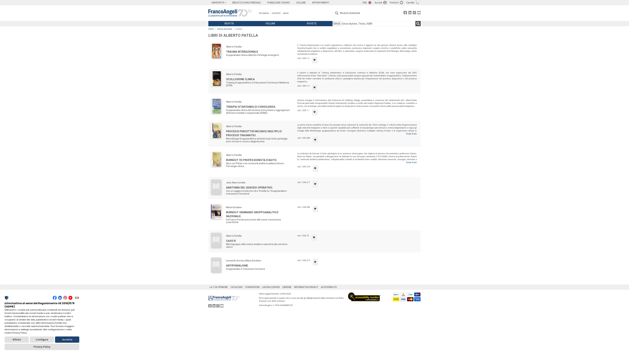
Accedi (378, 2)
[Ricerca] (418, 23)
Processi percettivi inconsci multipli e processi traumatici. (254, 133)
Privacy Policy (42, 346)
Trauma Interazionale (242, 51)
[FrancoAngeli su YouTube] (419, 13)
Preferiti (394, 2)
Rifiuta (17, 339)
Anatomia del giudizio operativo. (249, 187)
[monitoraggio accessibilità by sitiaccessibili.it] (364, 294)
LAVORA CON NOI (271, 287)
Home (211, 29)
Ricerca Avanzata (350, 13)
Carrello (410, 2)
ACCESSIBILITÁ (329, 287)
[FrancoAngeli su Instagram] (414, 13)
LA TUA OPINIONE (219, 287)
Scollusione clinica (240, 79)
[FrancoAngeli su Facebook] (405, 13)
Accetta (67, 339)
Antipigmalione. (237, 265)
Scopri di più (411, 134)
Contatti (276, 13)
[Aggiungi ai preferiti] (314, 60)
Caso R (231, 240)
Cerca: (336, 23)
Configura (42, 339)
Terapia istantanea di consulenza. (251, 106)
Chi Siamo (264, 13)
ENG (365, 2)
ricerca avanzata (224, 29)
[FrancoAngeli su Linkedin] (409, 13)
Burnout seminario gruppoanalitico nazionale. (252, 214)
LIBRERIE (287, 287)
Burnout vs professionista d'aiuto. (251, 160)
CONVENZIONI (252, 287)
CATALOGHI (236, 287)
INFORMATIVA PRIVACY (306, 287)
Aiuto (286, 13)
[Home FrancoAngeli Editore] (230, 13)
